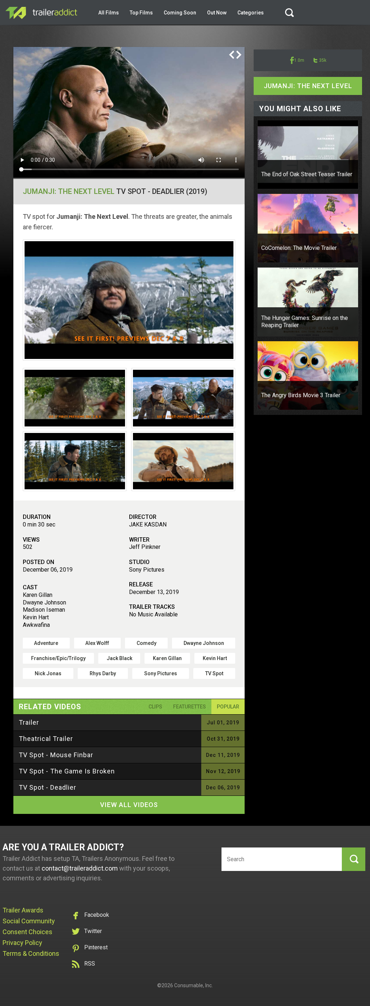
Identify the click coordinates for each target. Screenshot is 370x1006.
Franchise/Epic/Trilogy (58, 658)
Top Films (141, 13)
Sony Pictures (160, 673)
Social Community (29, 921)
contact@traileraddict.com (80, 868)
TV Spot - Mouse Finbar (56, 755)
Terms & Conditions (31, 953)
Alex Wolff (97, 643)
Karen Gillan (167, 658)
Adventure (46, 643)
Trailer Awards (23, 910)
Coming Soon (180, 13)
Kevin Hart (215, 658)
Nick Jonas (48, 673)
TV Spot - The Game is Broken (67, 771)
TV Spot (214, 673)
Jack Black (119, 658)
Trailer (29, 722)
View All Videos (129, 804)
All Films (108, 13)
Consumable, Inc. (193, 985)
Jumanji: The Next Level (69, 191)
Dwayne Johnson (204, 643)
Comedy (146, 643)
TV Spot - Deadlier (47, 787)
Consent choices (27, 932)
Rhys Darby (103, 673)
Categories (250, 13)
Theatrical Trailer (46, 738)
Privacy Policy (22, 942)
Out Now (217, 13)
